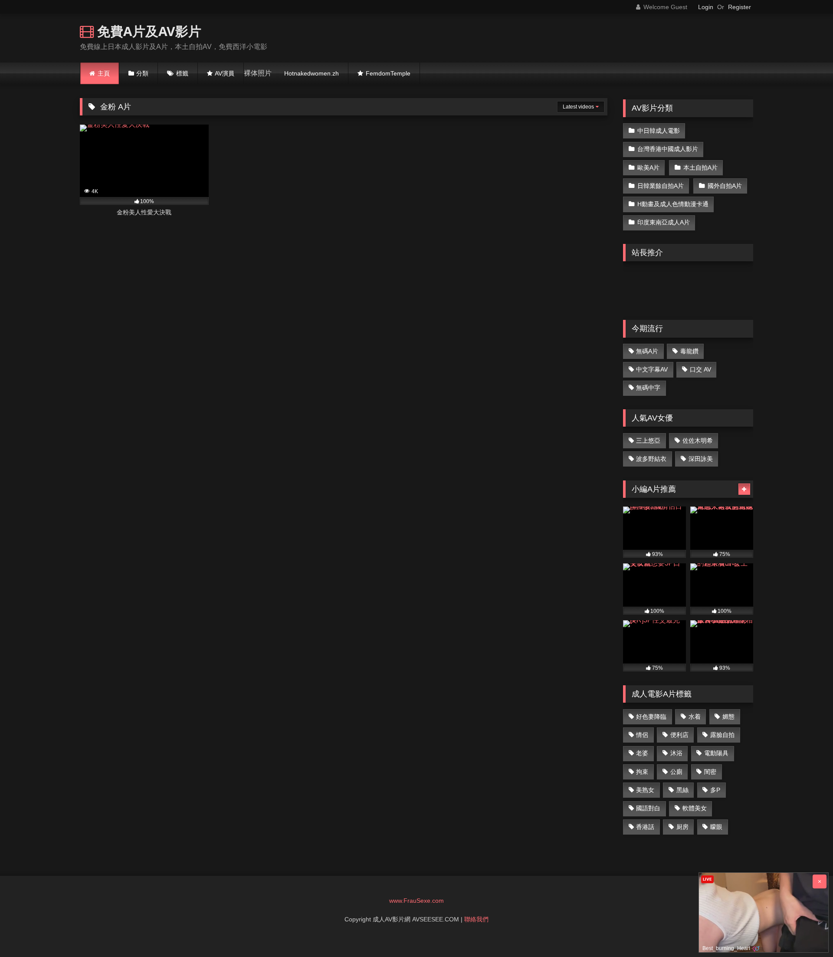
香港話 (645, 826)
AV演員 (224, 73)
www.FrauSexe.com (416, 900)
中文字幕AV (652, 369)
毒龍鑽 (689, 351)
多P (715, 789)
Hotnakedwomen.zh (311, 73)
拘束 (642, 771)
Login (705, 6)
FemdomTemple (388, 73)
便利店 (679, 734)
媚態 (728, 716)
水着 (695, 716)
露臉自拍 (722, 734)
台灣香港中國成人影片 (667, 148)
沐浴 (676, 753)
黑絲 (682, 789)
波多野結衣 (651, 458)
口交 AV (700, 369)
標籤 (182, 73)
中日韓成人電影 (658, 130)
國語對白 (648, 808)
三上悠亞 (648, 440)
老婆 (642, 753)
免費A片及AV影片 (147, 31)
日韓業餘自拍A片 (660, 185)
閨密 (710, 771)
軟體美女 (694, 808)
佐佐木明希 (697, 440)
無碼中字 (648, 387)
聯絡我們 (476, 919)
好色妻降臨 (651, 716)
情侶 (642, 734)
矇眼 (716, 826)
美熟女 (645, 789)
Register (739, 6)
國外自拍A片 (725, 185)
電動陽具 (716, 753)
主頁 (104, 73)
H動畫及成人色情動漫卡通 (672, 204)
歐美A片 (648, 167)
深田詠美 (701, 458)
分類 (142, 73)
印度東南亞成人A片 (663, 222)
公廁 (676, 771)
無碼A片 (647, 351)
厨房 (682, 826)
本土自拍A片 (700, 167)
